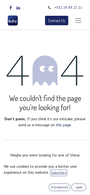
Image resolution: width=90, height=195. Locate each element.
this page (63, 124)
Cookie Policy (58, 172)
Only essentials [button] (59, 187)
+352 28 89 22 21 (68, 7)
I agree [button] (78, 187)
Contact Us (56, 20)
